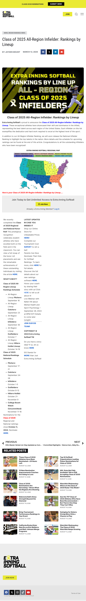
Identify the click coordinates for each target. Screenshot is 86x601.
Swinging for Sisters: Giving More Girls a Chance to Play (68, 514)
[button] (43, 51)
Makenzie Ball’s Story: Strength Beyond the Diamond (28, 499)
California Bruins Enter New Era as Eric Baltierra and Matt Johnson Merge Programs (29, 528)
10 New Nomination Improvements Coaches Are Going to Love (28, 472)
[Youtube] (28, 592)
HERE (26, 292)
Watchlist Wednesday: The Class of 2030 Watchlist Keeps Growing (70, 527)
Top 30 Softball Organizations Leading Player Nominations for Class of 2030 (69, 460)
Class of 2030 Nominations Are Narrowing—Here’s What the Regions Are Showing (29, 487)
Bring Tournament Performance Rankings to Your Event (29, 514)
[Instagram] (17, 592)
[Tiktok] (22, 592)
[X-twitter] (11, 592)
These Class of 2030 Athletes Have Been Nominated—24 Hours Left (28, 460)
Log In (56, 209)
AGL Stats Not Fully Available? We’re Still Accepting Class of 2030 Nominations (70, 473)
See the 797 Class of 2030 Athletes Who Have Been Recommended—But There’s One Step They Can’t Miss (70, 501)
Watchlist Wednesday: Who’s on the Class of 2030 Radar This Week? (69, 486)
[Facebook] (6, 592)
